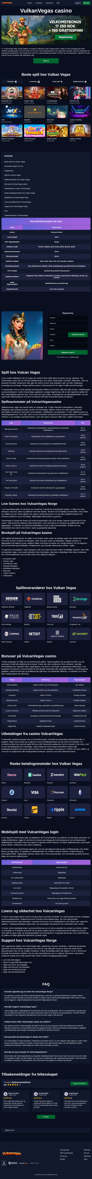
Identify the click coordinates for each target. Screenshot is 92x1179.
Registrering (8, 171)
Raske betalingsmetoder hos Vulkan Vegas (19, 193)
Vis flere (46, 1117)
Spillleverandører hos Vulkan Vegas (17, 180)
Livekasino (33, 81)
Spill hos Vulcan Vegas (12, 175)
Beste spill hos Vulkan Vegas (14, 162)
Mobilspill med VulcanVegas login (16, 197)
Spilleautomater (78, 81)
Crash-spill (56, 81)
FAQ (6, 211)
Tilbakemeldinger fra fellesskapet (16, 215)
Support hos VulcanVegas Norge (16, 206)
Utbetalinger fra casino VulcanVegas (17, 188)
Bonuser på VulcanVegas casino (16, 184)
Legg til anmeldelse (79, 1083)
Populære (10, 81)
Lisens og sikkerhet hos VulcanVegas (17, 202)
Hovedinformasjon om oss (13, 166)
